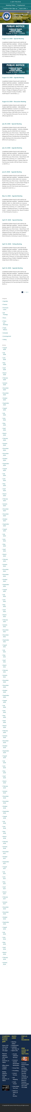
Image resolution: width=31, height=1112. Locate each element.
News (4, 318)
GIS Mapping (15, 1078)
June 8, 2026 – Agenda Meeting (12, 172)
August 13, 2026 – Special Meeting (13, 38)
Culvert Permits (15, 1074)
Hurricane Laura (5, 308)
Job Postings (5, 313)
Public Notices (5, 328)
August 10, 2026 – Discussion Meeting (14, 101)
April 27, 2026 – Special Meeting (12, 220)
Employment (15, 1045)
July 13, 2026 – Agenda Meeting (12, 148)
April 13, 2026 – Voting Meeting (12, 244)
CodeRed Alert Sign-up (15, 1048)
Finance (5, 304)
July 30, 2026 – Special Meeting (12, 124)
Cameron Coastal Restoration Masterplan (16, 1062)
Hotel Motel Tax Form (16, 1087)
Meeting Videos (14, 1042)
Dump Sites (16, 1068)
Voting (4, 339)
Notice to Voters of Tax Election (15, 1093)
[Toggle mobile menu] (28, 12)
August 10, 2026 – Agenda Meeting (13, 77)
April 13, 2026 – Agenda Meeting (12, 268)
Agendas (5, 301)
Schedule (5, 333)
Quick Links (15, 1050)
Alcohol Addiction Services (15, 1055)
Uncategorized (5, 336)
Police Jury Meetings (5, 322)
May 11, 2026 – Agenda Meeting (12, 196)
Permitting (16, 1070)
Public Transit (15, 1082)
